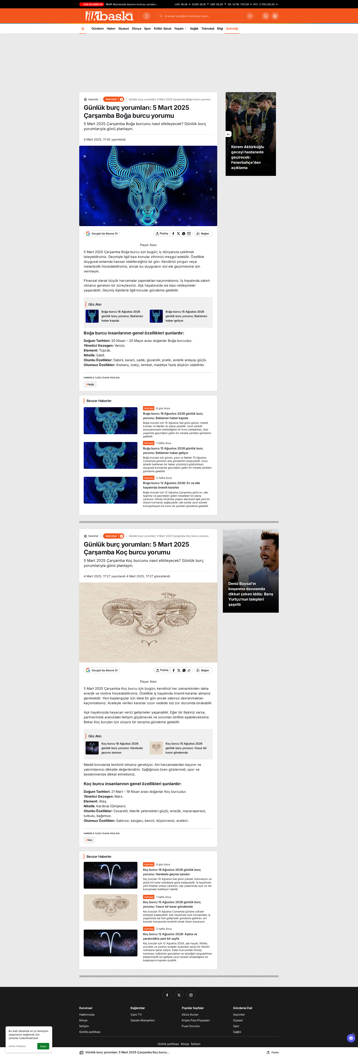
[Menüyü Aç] (146, 16)
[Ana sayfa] (82, 28)
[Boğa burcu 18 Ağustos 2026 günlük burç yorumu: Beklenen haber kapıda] (116, 316)
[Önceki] (229, 134)
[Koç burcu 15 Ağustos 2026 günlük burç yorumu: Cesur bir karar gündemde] (180, 748)
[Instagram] (190, 995)
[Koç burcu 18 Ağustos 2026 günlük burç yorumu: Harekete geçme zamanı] (116, 748)
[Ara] (265, 16)
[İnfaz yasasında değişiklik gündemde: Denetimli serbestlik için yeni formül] (251, 134)
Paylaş (275, 1052)
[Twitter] (179, 995)
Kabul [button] (43, 1046)
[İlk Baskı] (109, 15)
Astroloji (148, 408)
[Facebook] (167, 995)
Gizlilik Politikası (17, 1046)
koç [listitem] (89, 839)
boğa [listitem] (90, 384)
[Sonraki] (273, 134)
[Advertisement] (179, 62)
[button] (275, 16)
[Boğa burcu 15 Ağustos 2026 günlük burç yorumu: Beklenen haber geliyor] (180, 316)
